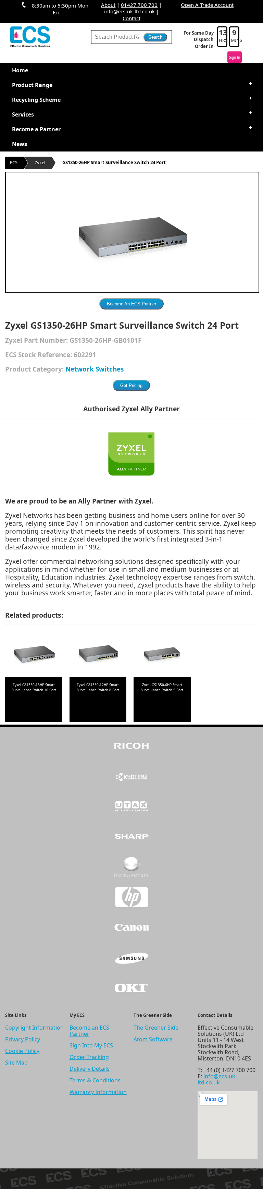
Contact (131, 18)
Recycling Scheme (36, 100)
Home (20, 70)
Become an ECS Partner (89, 1031)
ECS (13, 162)
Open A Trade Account (207, 4)
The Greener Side (156, 1027)
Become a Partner (36, 129)
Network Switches (94, 369)
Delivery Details (90, 1068)
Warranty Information (98, 1092)
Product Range (32, 85)
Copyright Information (34, 1027)
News (19, 144)
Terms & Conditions (95, 1080)
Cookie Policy (22, 1051)
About (108, 4)
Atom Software (153, 1039)
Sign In (234, 57)
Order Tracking (89, 1057)
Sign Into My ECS (91, 1045)
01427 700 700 (139, 4)
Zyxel (40, 162)
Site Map (16, 1062)
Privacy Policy (22, 1039)
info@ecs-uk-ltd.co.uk (129, 11)
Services (23, 114)
